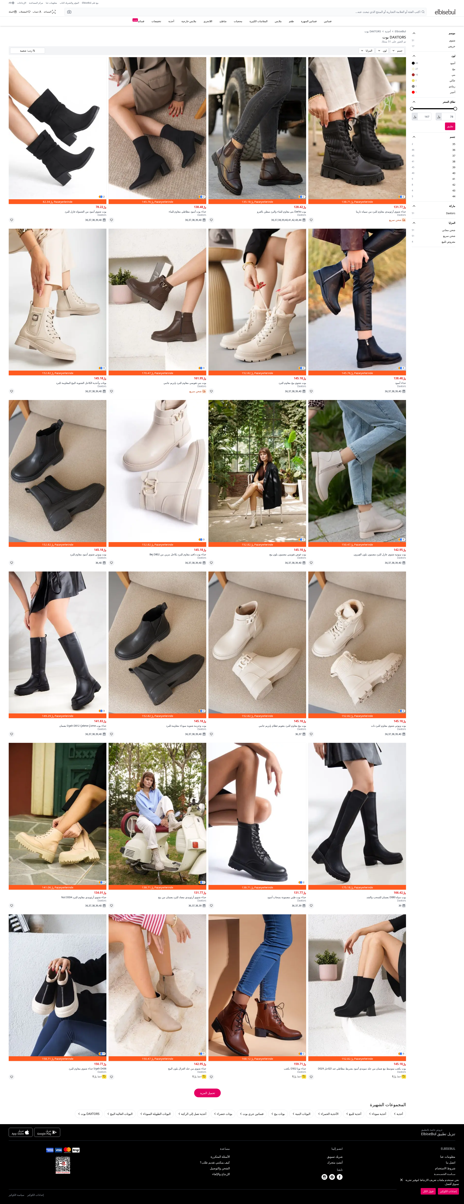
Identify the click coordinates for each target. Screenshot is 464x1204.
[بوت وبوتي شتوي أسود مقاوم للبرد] (57, 473)
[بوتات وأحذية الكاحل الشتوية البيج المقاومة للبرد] (57, 302)
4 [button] (104, 1053)
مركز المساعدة (36, 2)
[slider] (455, 109)
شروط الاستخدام (445, 1168)
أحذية (171, 21)
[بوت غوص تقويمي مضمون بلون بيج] (257, 473)
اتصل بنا (450, 1162)
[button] (68, 11)
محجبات (238, 21)
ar (10, 2)
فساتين (328, 21)
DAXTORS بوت (372, 31)
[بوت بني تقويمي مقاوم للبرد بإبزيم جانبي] (157, 302)
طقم (291, 21)
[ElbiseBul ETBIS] (63, 1165)
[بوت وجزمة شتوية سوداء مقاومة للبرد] (157, 645)
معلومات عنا (51, 2)
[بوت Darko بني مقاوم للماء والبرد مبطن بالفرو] (257, 130)
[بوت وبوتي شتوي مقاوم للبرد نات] (357, 645)
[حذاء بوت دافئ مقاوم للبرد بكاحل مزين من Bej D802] (157, 473)
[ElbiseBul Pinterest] (332, 1177)
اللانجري (208, 21)
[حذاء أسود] (357, 302)
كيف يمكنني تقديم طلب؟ (215, 1162)
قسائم (138, 21)
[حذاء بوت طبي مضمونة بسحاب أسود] (257, 816)
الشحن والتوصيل (220, 1168)
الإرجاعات (21, 2)
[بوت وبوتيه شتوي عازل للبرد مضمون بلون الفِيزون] (357, 473)
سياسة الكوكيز (16, 1195)
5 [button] (203, 1053)
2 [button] (403, 196)
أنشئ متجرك (335, 1162)
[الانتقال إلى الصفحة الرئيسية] (445, 11)
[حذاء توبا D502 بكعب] (257, 987)
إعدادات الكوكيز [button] (35, 1195)
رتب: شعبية (26, 50)
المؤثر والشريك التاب (69, 2)
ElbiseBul (400, 31)
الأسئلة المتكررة (220, 1157)
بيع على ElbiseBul (90, 2)
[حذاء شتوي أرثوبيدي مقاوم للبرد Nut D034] (57, 816)
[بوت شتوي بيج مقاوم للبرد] (257, 302)
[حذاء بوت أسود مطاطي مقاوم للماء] (157, 130)
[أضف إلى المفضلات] (311, 220)
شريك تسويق (335, 1157)
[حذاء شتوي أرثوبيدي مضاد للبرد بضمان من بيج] (157, 816)
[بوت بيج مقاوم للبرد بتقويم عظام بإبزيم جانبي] (257, 645)
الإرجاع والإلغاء (221, 1174)
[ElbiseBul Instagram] (324, 1177)
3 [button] (403, 368)
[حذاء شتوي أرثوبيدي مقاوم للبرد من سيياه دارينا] (357, 130)
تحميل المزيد (207, 1093)
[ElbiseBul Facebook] (340, 1177)
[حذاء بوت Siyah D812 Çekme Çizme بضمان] (57, 645)
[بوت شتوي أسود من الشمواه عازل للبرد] (57, 130)
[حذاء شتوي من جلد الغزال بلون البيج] (157, 987)
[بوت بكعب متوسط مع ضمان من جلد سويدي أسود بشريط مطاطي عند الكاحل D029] (357, 987)
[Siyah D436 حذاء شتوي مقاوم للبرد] (57, 987)
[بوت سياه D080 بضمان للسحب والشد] (357, 816)
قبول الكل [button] (428, 1191)
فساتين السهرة (309, 21)
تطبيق (450, 126)
